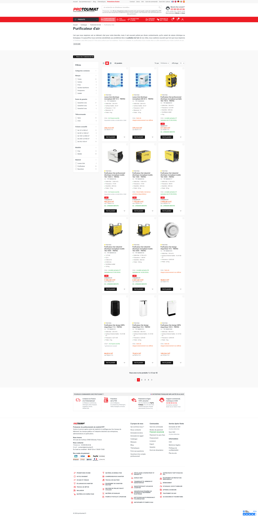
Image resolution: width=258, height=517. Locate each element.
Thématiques (101, 1)
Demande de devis (137, 433)
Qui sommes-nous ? (85, 1)
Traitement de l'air (169, 493)
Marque (77, 76)
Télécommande (80, 114)
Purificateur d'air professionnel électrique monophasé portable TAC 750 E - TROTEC (171, 99)
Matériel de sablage (112, 493)
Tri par (157, 63)
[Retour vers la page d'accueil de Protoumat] (86, 10)
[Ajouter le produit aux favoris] (124, 137)
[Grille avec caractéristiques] (107, 63)
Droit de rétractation (156, 450)
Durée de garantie (81, 99)
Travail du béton (83, 487)
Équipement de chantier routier (113, 484)
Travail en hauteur (112, 480)
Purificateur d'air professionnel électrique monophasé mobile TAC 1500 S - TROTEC (114, 175)
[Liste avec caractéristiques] (110, 63)
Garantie (152, 447)
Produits (81, 19)
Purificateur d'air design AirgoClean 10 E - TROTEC (169, 248)
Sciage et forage (83, 480)
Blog (94, 1)
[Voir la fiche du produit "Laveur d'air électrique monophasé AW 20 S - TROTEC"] (143, 80)
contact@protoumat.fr (85, 447)
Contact (132, 1)
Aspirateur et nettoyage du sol (173, 473)
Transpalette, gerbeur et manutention (143, 482)
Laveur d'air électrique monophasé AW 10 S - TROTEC (114, 98)
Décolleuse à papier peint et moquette (144, 473)
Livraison (153, 441)
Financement (154, 438)
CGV (170, 442)
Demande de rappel (137, 436)
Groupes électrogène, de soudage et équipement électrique (143, 492)
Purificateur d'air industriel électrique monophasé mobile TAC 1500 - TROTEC (142, 175)
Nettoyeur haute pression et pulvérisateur (144, 498)
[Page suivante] (151, 379)
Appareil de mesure (169, 490)
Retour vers (85, 56)
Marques (133, 442)
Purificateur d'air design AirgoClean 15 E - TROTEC (141, 326)
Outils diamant (82, 476)
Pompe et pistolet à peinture (115, 497)
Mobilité (78, 147)
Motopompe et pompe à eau (143, 502)
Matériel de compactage (85, 494)
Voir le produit (110, 137)
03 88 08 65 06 (178, 9)
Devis (138, 1)
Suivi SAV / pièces (164, 1)
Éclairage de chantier (85, 483)
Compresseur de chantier (114, 476)
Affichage (175, 63)
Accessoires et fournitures (173, 497)
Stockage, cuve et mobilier (172, 486)
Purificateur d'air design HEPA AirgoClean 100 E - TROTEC (171, 326)
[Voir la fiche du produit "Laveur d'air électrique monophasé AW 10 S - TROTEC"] (115, 80)
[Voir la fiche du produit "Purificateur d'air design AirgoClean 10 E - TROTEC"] (171, 230)
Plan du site (173, 453)
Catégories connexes (82, 71)
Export (152, 444)
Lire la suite (77, 44)
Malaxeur (80, 490)
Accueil (75, 1)
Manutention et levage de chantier (143, 486)
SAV (142, 1)
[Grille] (103, 63)
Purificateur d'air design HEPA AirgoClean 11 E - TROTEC (114, 326)
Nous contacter (136, 430)
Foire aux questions (137, 451)
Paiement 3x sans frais (157, 435)
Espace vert (138, 478)
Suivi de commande (151, 1)
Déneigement (167, 482)
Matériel (78, 160)
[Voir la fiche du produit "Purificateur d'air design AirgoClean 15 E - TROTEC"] (143, 308)
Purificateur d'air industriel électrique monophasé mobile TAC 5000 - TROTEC (114, 249)
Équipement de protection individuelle (172, 478)
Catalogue (134, 439)
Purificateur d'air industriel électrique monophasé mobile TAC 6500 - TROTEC (142, 249)
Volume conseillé (81, 127)
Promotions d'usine (84, 473)
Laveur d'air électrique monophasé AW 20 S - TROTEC (142, 98)
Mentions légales (174, 445)
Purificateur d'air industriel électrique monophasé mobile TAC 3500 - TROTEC (171, 175)
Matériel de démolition (113, 473)
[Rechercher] (160, 7)
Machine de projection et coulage (114, 489)
